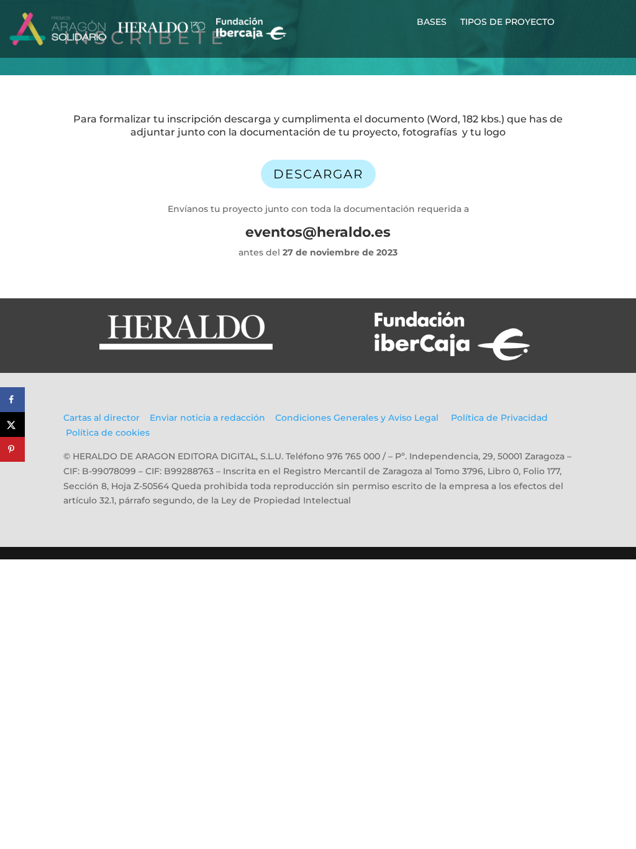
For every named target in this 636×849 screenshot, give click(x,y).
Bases (432, 22)
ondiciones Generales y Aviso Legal (359, 417)
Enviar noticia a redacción (207, 417)
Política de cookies (108, 432)
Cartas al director (102, 417)
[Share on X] (12, 424)
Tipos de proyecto (507, 22)
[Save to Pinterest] (12, 449)
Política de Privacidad (499, 417)
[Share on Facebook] (12, 399)
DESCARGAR (318, 174)
